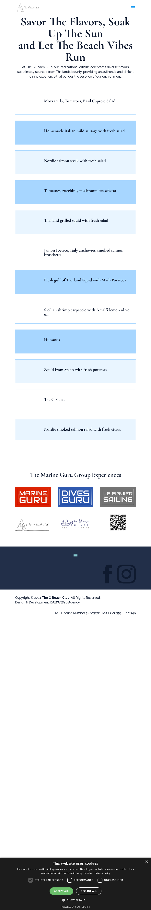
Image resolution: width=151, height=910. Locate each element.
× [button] (146, 861)
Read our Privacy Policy (97, 873)
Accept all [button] (61, 891)
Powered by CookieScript (75, 906)
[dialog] (75, 884)
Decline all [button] (89, 891)
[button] (75, 900)
